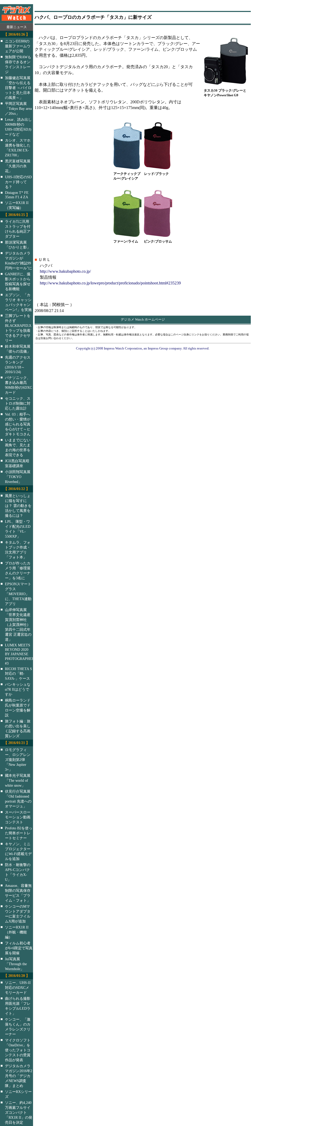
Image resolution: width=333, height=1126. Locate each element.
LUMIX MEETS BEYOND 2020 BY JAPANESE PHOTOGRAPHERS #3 (22, 654)
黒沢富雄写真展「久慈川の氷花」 (17, 166)
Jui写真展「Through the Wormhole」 (16, 964)
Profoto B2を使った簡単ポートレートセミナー (18, 833)
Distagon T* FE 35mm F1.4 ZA (17, 194)
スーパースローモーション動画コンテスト (17, 817)
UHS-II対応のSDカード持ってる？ (18, 182)
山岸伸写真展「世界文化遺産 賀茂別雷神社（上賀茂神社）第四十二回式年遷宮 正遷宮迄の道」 (18, 624)
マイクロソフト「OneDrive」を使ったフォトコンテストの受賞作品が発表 (17, 1050)
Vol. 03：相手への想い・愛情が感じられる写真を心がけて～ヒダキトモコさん (17, 424)
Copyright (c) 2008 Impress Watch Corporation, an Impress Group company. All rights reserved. (142, 348)
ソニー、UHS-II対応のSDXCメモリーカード (18, 988)
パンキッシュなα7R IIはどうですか (17, 689)
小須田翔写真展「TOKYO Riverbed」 (17, 477)
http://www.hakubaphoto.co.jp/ (65, 271)
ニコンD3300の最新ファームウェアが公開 (17, 46)
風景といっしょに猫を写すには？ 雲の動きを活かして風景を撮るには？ (18, 506)
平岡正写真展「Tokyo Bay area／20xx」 (18, 108)
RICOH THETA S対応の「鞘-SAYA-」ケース (18, 673)
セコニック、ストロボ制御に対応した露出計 (17, 403)
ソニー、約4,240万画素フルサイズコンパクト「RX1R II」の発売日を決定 (18, 1112)
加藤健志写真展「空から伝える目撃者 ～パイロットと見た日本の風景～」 (18, 88)
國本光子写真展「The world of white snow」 (17, 780)
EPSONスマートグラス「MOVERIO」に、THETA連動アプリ (18, 594)
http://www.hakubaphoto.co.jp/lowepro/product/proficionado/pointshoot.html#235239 (110, 283)
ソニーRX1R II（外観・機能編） (17, 932)
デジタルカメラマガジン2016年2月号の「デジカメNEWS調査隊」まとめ (18, 1076)
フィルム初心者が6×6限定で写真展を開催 (19, 948)
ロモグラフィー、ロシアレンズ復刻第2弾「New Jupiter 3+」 (17, 760)
